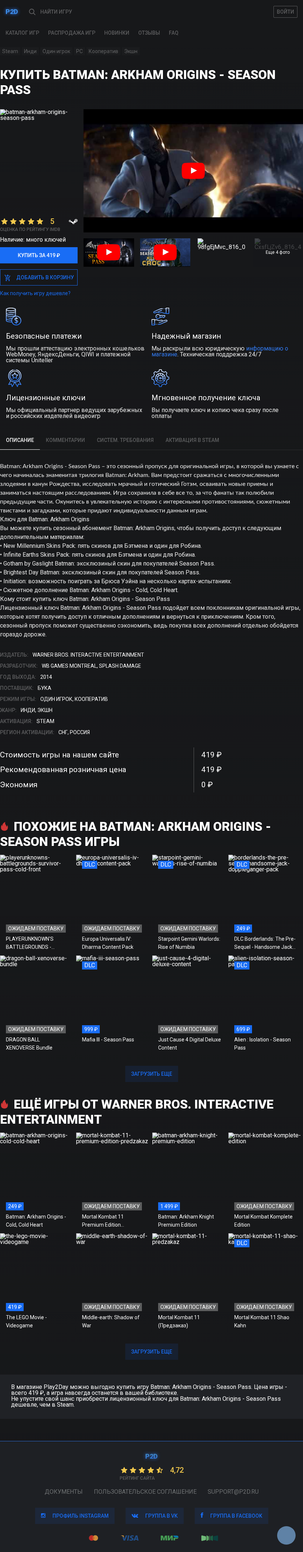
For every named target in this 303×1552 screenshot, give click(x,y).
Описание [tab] (20, 440)
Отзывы (149, 33)
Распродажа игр (71, 33)
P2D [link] (12, 11)
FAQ (173, 33)
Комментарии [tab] (65, 440)
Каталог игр (22, 33)
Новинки (116, 33)
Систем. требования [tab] (125, 440)
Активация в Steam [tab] (192, 440)
